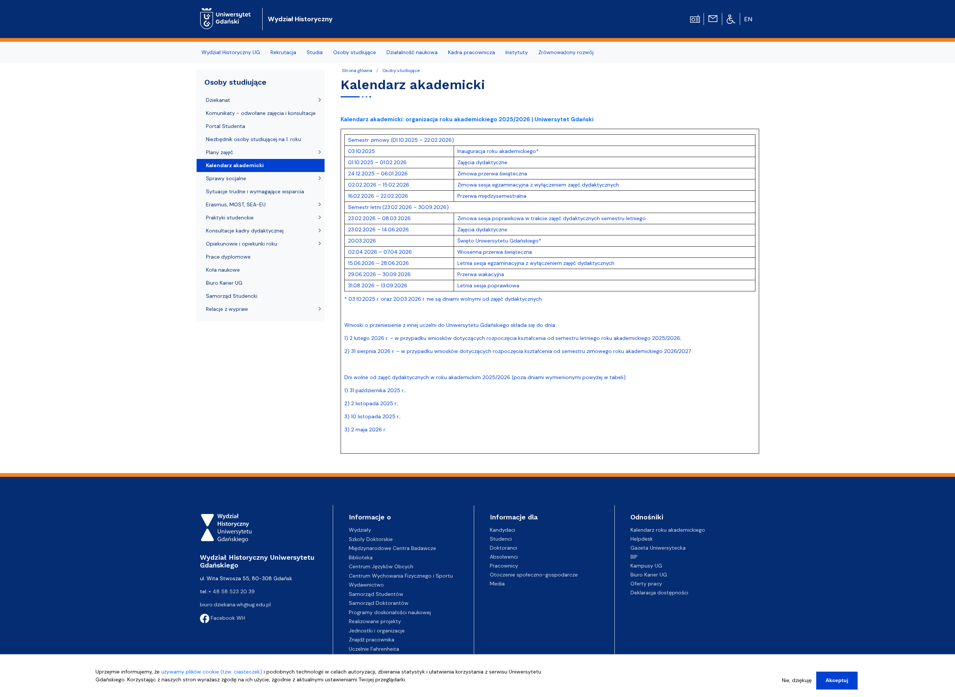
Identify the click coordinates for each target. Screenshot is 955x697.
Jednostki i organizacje (377, 630)
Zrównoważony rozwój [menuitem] (566, 52)
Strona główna (357, 71)
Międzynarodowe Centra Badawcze (392, 548)
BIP (634, 556)
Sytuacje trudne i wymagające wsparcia (255, 191)
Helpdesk (641, 538)
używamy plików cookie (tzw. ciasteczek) (211, 671)
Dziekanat (218, 100)
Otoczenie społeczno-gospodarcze (534, 574)
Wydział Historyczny (300, 19)
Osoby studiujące (401, 71)
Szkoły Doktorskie (371, 539)
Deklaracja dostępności (659, 592)
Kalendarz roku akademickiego (667, 529)
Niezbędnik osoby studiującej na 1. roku (253, 139)
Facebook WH (227, 618)
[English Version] (749, 19)
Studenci (501, 538)
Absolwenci (504, 556)
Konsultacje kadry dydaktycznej (245, 230)
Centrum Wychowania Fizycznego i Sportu (401, 575)
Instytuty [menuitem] (516, 52)
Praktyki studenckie (230, 217)
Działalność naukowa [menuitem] (412, 52)
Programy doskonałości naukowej (390, 612)
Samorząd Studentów (376, 594)
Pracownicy (504, 565)
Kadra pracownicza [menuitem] (471, 52)
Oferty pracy (646, 583)
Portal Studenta (225, 126)
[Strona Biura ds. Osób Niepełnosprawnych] (731, 18)
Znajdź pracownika (371, 639)
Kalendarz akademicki (235, 165)
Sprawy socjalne (226, 178)
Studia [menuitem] (315, 52)
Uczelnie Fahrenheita (374, 649)
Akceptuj (837, 680)
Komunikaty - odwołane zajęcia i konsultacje (261, 113)
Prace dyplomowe (228, 256)
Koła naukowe (223, 269)
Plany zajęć (219, 152)
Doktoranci (503, 547)
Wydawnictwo (366, 584)
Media (497, 583)
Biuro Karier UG (224, 282)
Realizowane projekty (375, 621)
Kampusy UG (646, 565)
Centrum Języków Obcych (381, 566)
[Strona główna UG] (225, 13)
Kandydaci (502, 529)
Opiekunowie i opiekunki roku (241, 243)
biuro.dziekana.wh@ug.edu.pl (235, 604)
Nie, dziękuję (797, 680)
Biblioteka (361, 557)
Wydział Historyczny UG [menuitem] (230, 52)
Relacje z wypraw (227, 309)
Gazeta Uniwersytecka (658, 547)
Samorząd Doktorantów (378, 603)
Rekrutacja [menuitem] (283, 52)
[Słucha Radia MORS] (695, 18)
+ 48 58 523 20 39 (232, 591)
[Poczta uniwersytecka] (712, 18)
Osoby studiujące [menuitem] (354, 52)
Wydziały (360, 529)
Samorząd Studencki (231, 296)
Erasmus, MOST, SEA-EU (236, 204)
